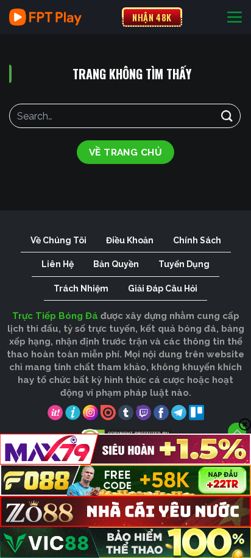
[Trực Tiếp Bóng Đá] (61, 17)
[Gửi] (227, 115)
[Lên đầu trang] (237, 432)
